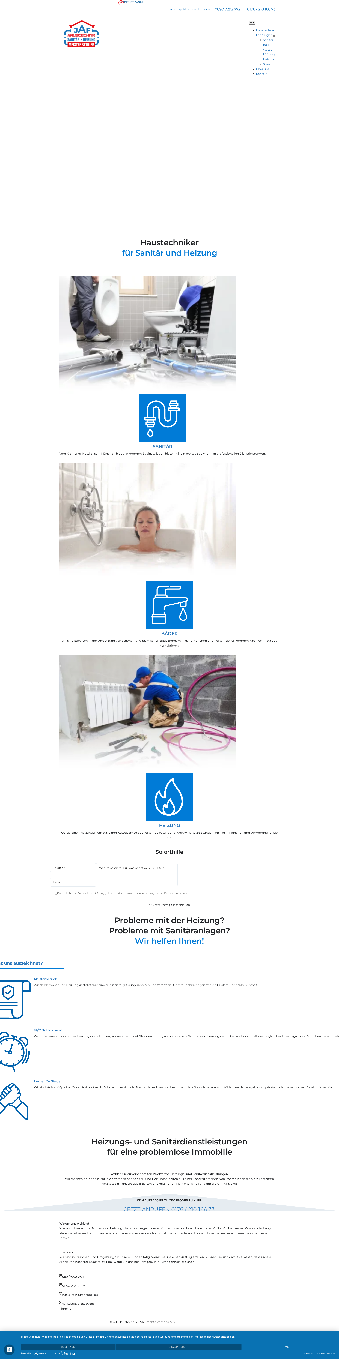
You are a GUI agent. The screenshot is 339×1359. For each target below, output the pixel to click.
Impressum (185, 1322)
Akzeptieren (178, 1346)
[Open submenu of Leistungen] (274, 36)
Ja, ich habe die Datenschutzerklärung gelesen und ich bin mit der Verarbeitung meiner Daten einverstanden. (124, 893)
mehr (288, 1346)
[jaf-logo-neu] (81, 21)
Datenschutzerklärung (213, 1322)
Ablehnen (68, 1346)
